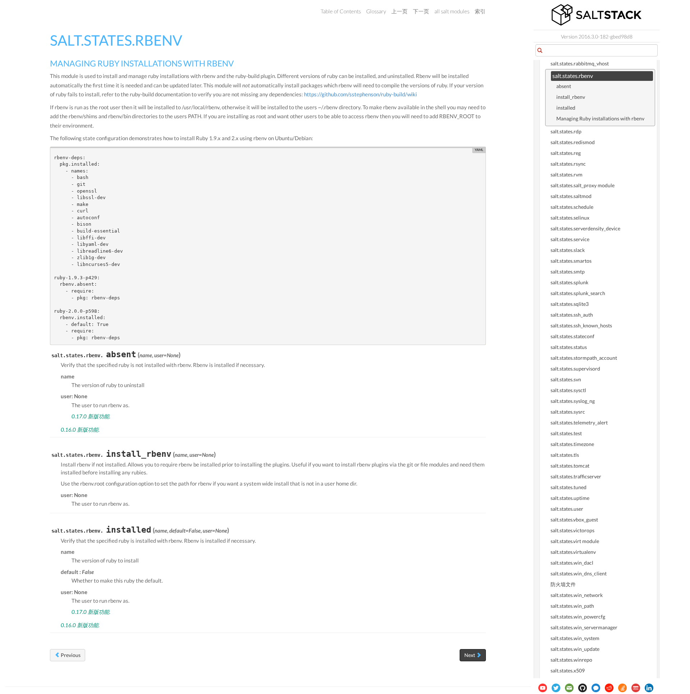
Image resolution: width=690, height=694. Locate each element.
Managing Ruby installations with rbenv (600, 118)
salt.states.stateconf (572, 336)
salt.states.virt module (575, 541)
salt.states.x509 (568, 670)
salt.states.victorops (572, 530)
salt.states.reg (566, 153)
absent (563, 86)
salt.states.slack (568, 250)
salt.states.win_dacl (572, 563)
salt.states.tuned (568, 487)
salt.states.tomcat (570, 466)
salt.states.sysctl (568, 390)
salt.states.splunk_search (578, 293)
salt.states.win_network (577, 595)
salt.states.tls (565, 455)
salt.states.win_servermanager (584, 627)
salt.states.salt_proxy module (583, 185)
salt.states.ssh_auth (572, 315)
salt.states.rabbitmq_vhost (580, 63)
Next (470, 655)
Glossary (376, 11)
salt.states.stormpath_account (584, 358)
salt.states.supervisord (575, 369)
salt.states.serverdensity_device (585, 228)
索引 (480, 11)
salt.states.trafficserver (576, 476)
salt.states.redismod (573, 142)
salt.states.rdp (566, 131)
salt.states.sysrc (568, 412)
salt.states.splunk (569, 282)
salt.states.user (567, 509)
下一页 (421, 11)
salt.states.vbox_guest (574, 519)
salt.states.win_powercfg (578, 616)
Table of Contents (341, 11)
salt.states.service (570, 239)
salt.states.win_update (575, 649)
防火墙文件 (563, 584)
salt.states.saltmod (571, 196)
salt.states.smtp (568, 271)
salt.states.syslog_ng (573, 401)
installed (565, 108)
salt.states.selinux (570, 218)
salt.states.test (566, 433)
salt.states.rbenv (572, 75)
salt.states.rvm (567, 174)
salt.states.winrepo (571, 660)
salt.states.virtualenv (573, 552)
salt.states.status (569, 347)
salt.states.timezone (572, 444)
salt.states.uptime (570, 498)
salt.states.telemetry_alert (579, 422)
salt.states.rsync (568, 164)
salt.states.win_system (575, 638)
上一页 (399, 11)
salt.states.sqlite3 (570, 304)
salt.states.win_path (572, 606)
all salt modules (451, 11)
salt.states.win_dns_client (579, 573)
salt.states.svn (566, 379)
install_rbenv (570, 97)
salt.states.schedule (572, 207)
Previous (70, 655)
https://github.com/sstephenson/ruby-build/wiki (360, 94)
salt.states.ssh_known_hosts (581, 325)
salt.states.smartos (571, 261)
